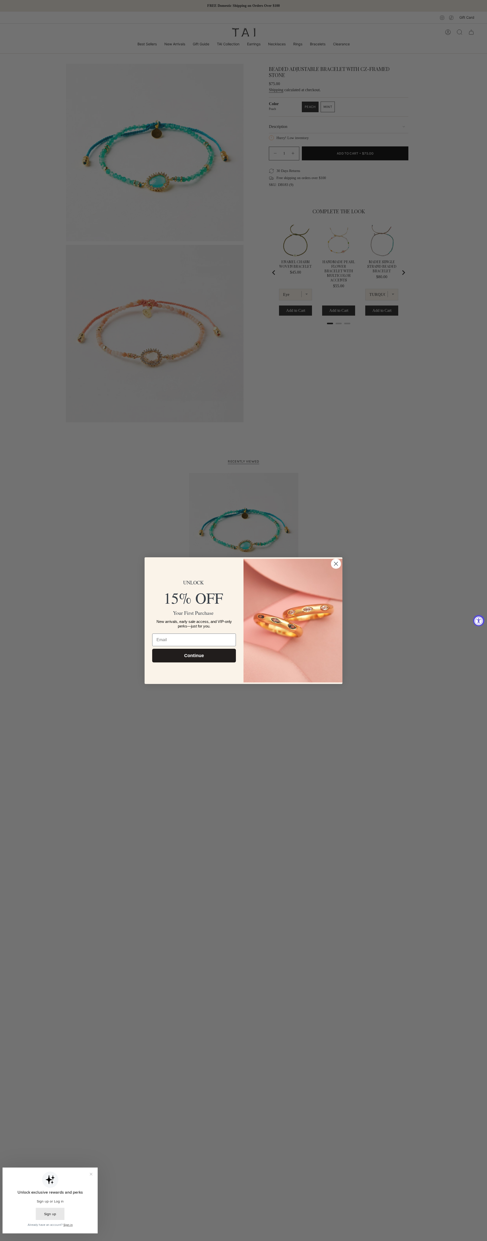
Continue (194, 655)
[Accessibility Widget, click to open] (478, 620)
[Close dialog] (336, 563)
